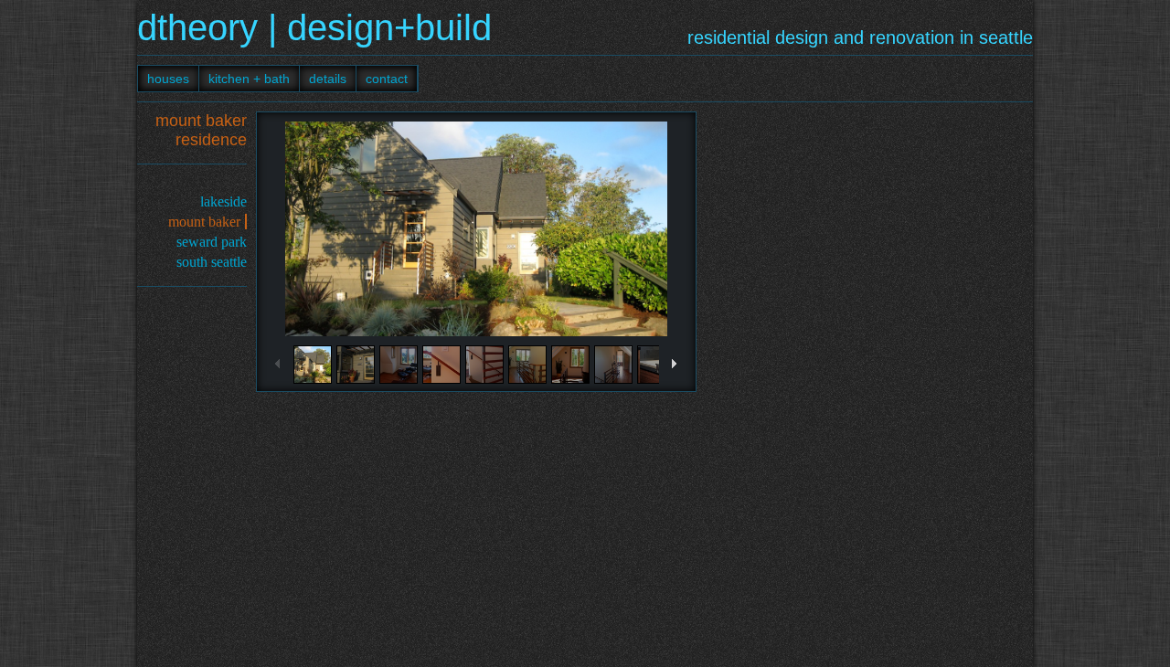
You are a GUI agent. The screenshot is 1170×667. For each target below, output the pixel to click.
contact (387, 78)
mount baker (204, 221)
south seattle (211, 262)
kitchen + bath (249, 78)
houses (168, 78)
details (327, 78)
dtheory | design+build (314, 27)
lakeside (223, 201)
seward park (211, 241)
